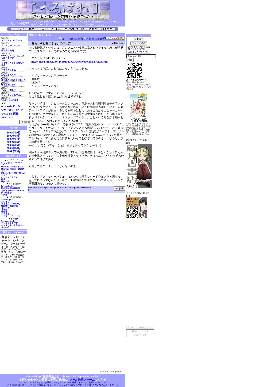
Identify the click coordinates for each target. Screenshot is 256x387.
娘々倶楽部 (6, 192)
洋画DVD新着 (140, 335)
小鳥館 (4, 194)
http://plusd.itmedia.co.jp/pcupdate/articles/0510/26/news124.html (69, 61)
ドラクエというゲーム (11, 40)
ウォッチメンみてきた (11, 95)
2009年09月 (14, 132)
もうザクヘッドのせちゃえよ (12, 64)
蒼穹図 (4, 210)
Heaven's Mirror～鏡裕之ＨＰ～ (12, 170)
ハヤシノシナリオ (9, 177)
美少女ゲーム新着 (140, 331)
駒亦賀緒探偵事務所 (10, 188)
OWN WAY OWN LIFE (12, 167)
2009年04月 (14, 148)
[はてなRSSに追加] (71, 38)
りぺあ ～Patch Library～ (13, 190)
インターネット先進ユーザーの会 (12, 226)
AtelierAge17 (7, 199)
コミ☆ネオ (6, 214)
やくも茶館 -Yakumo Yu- (11, 163)
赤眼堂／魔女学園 (9, 206)
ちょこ (4, 175)
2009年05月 (14, 145)
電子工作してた (8, 85)
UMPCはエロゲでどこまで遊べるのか (12, 56)
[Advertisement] (10, 317)
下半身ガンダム (8, 70)
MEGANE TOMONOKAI (13, 173)
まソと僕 (5, 208)
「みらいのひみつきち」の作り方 (50, 43)
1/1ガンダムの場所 (9, 100)
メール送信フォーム (82, 379)
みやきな (5, 201)
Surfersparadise (8, 221)
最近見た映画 (7, 50)
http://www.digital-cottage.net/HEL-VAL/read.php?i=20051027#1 (62, 187)
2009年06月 (14, 141)
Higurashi (5, 181)
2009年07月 (14, 138)
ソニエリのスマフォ (10, 45)
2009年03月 (14, 151)
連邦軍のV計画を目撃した (13, 80)
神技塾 (4, 212)
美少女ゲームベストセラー (140, 327)
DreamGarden (7, 186)
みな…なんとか (8, 75)
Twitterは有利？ (8, 90)
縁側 (3, 179)
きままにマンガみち (10, 203)
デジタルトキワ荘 (9, 223)
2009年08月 (14, 135)
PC (29, 190)
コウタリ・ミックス (10, 216)
